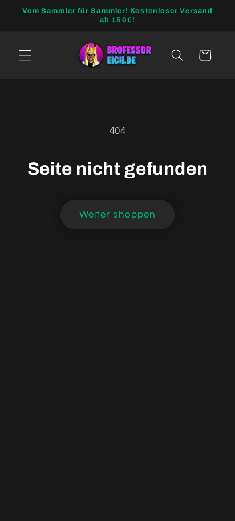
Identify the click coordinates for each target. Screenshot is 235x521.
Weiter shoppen (117, 214)
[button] (25, 55)
